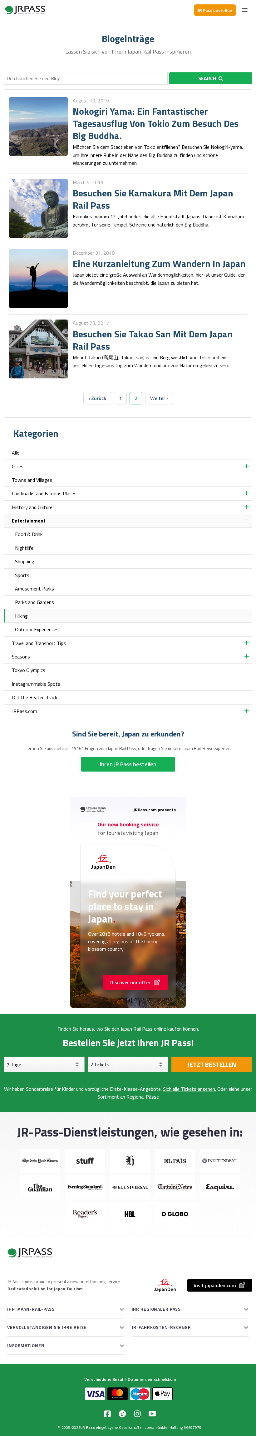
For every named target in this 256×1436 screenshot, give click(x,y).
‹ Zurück (97, 398)
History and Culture (32, 507)
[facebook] (107, 1414)
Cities (17, 466)
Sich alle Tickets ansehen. (189, 1089)
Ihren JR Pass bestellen (128, 764)
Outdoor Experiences (37, 629)
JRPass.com (24, 711)
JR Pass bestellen (215, 10)
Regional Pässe (142, 1096)
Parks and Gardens (34, 602)
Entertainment (29, 520)
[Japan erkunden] (25, 10)
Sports (22, 575)
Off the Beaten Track (34, 697)
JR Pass (88, 1427)
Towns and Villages (32, 480)
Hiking (21, 616)
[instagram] (137, 1414)
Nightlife (24, 548)
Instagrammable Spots (36, 684)
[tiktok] (122, 1414)
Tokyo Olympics (28, 670)
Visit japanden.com (215, 1285)
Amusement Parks (34, 588)
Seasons (21, 656)
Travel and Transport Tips (39, 643)
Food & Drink (28, 534)
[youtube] (152, 1414)
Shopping (24, 561)
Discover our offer (130, 982)
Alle (15, 452)
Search (207, 78)
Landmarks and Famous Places (44, 493)
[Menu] (245, 10)
